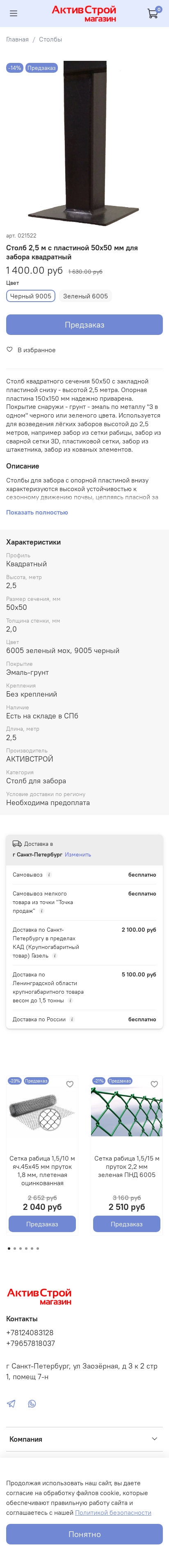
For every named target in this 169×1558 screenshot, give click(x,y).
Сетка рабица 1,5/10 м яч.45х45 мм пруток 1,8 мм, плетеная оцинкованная (42, 1170)
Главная (17, 39)
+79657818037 (30, 1343)
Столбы (50, 39)
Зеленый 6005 (85, 296)
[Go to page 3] (20, 1248)
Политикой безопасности (113, 1512)
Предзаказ (85, 324)
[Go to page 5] (32, 1248)
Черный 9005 (30, 296)
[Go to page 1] (9, 1248)
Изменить (78, 854)
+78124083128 (30, 1332)
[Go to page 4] (26, 1248)
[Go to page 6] (38, 1248)
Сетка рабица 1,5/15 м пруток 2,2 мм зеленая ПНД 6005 (127, 1166)
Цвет (12, 282)
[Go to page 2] (15, 1248)
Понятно (85, 1534)
